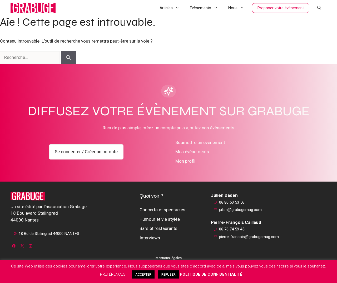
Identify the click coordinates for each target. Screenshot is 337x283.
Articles (166, 8)
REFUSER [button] (168, 274)
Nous (232, 8)
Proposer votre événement (280, 8)
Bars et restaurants (158, 228)
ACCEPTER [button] (143, 274)
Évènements (200, 8)
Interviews (150, 237)
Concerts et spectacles (162, 209)
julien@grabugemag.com (240, 209)
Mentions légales (169, 258)
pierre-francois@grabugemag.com (249, 236)
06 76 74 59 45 (231, 229)
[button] (319, 8)
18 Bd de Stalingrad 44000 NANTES (49, 233)
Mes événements (192, 151)
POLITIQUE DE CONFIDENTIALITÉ (211, 274)
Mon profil (185, 161)
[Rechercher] (68, 57)
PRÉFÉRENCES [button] (113, 274)
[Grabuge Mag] (33, 8)
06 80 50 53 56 (231, 202)
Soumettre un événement (200, 142)
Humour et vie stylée (160, 219)
